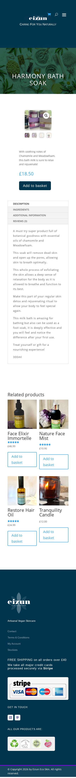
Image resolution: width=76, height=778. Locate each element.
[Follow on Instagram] (10, 717)
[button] (46, 115)
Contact (12, 631)
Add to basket (35, 186)
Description (21, 203)
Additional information (29, 215)
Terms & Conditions (18, 637)
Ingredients (21, 209)
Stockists (12, 649)
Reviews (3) (20, 221)
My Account (14, 643)
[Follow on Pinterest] (17, 717)
